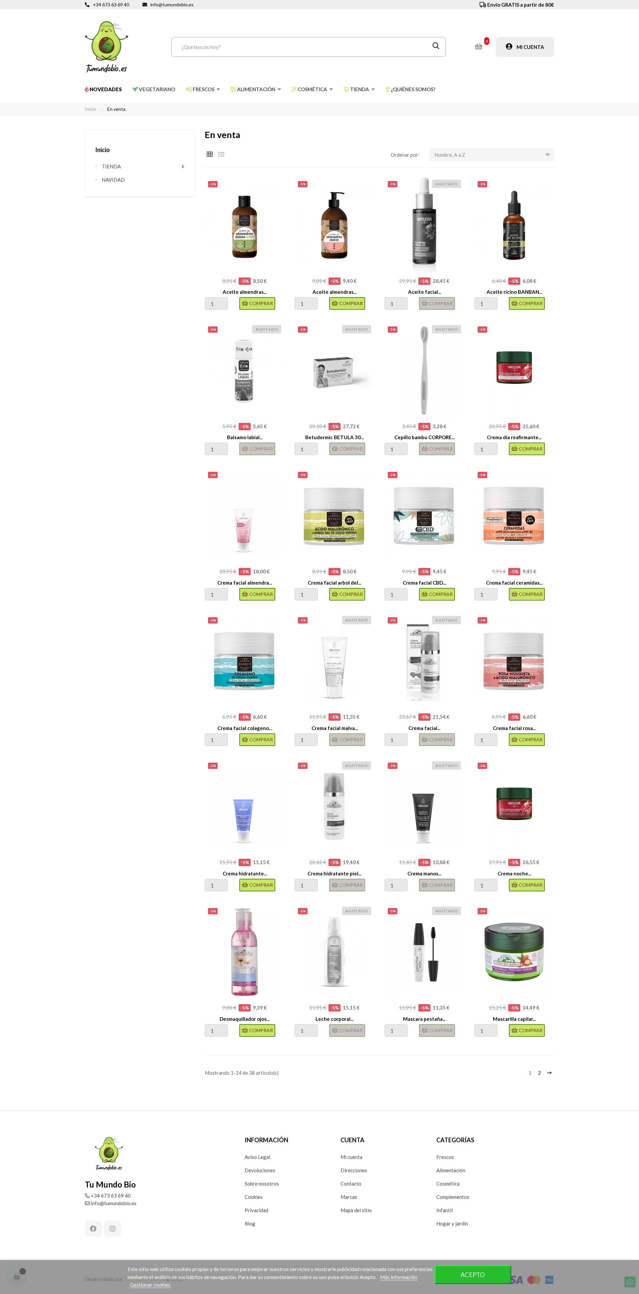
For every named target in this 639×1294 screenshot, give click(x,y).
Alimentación (450, 1170)
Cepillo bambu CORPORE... (424, 437)
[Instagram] (112, 1228)
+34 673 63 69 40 (111, 4)
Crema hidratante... (245, 873)
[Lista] (221, 154)
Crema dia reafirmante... (514, 437)
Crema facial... (424, 728)
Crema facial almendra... (244, 583)
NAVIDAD (113, 180)
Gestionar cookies (150, 1285)
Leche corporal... (334, 1019)
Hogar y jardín (452, 1223)
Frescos (445, 1157)
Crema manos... (424, 873)
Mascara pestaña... (424, 1019)
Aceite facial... (424, 292)
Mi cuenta (351, 1157)
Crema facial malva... (335, 728)
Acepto (473, 1274)
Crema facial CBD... (424, 583)
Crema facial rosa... (514, 728)
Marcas (348, 1197)
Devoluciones (260, 1170)
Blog (250, 1223)
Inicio (102, 149)
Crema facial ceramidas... (514, 583)
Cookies (254, 1197)
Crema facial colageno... (244, 728)
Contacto (350, 1184)
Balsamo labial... (245, 437)
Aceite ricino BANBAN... (514, 292)
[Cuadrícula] (210, 154)
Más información (398, 1277)
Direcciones (353, 1170)
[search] (436, 47)
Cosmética (448, 1184)
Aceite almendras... (245, 292)
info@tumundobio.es (172, 4)
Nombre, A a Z (449, 155)
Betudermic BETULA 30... (334, 437)
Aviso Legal (257, 1157)
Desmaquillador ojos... (245, 1019)
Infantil (444, 1210)
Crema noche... (514, 873)
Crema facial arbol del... (334, 583)
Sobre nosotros (262, 1184)
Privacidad (256, 1210)
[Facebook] (93, 1228)
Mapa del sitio (356, 1210)
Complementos (452, 1197)
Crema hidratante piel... (334, 873)
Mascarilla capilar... (514, 1019)
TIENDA (111, 166)
